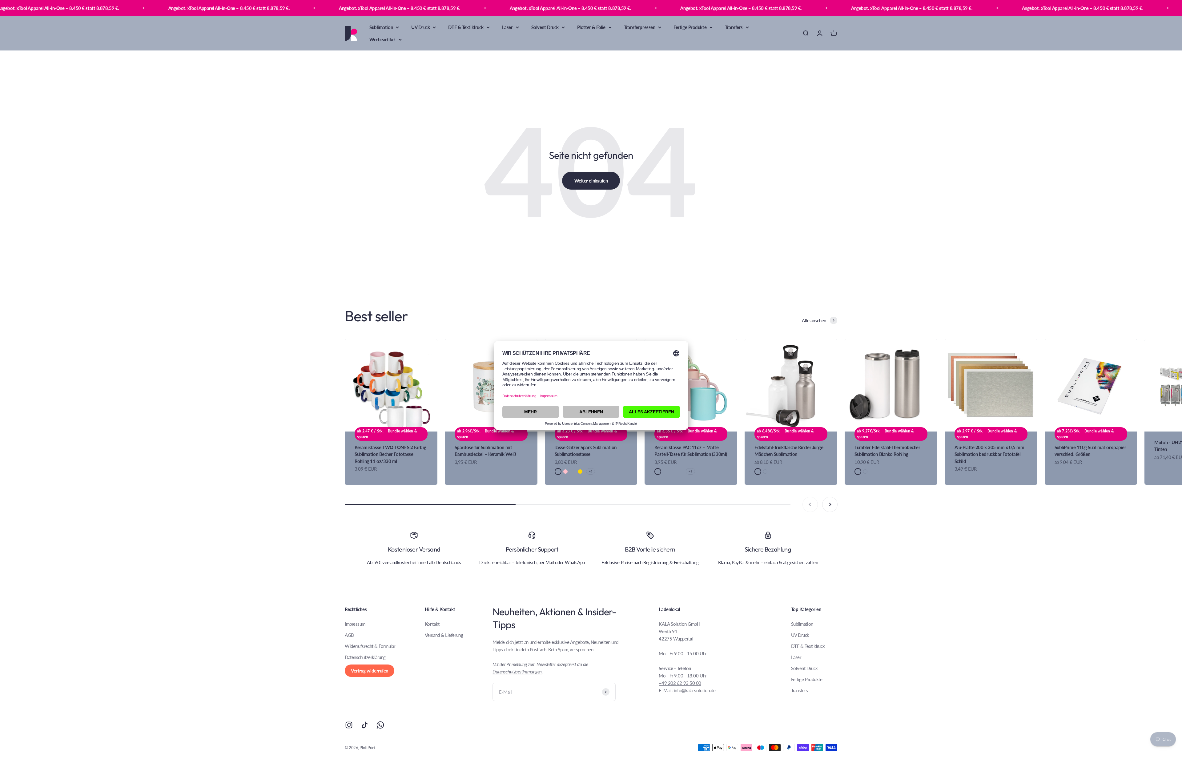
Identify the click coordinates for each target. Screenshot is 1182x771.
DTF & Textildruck (465, 27)
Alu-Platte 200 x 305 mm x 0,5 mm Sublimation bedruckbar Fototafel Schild (989, 454)
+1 (690, 471)
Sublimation (381, 27)
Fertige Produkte (689, 27)
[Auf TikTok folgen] (364, 725)
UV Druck (420, 27)
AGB (349, 635)
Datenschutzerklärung (365, 657)
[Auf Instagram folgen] (349, 725)
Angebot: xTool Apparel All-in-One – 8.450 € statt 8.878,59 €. (107, 8)
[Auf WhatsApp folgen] (380, 725)
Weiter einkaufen (591, 180)
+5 (590, 471)
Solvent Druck (545, 27)
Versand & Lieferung (444, 635)
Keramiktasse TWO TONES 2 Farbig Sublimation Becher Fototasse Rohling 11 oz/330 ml (390, 454)
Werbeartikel (382, 39)
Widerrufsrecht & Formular (370, 646)
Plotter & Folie (591, 27)
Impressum (355, 624)
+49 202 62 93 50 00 (680, 683)
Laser (507, 27)
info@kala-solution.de (695, 690)
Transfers (734, 27)
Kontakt (432, 624)
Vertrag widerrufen (369, 670)
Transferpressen (639, 27)
